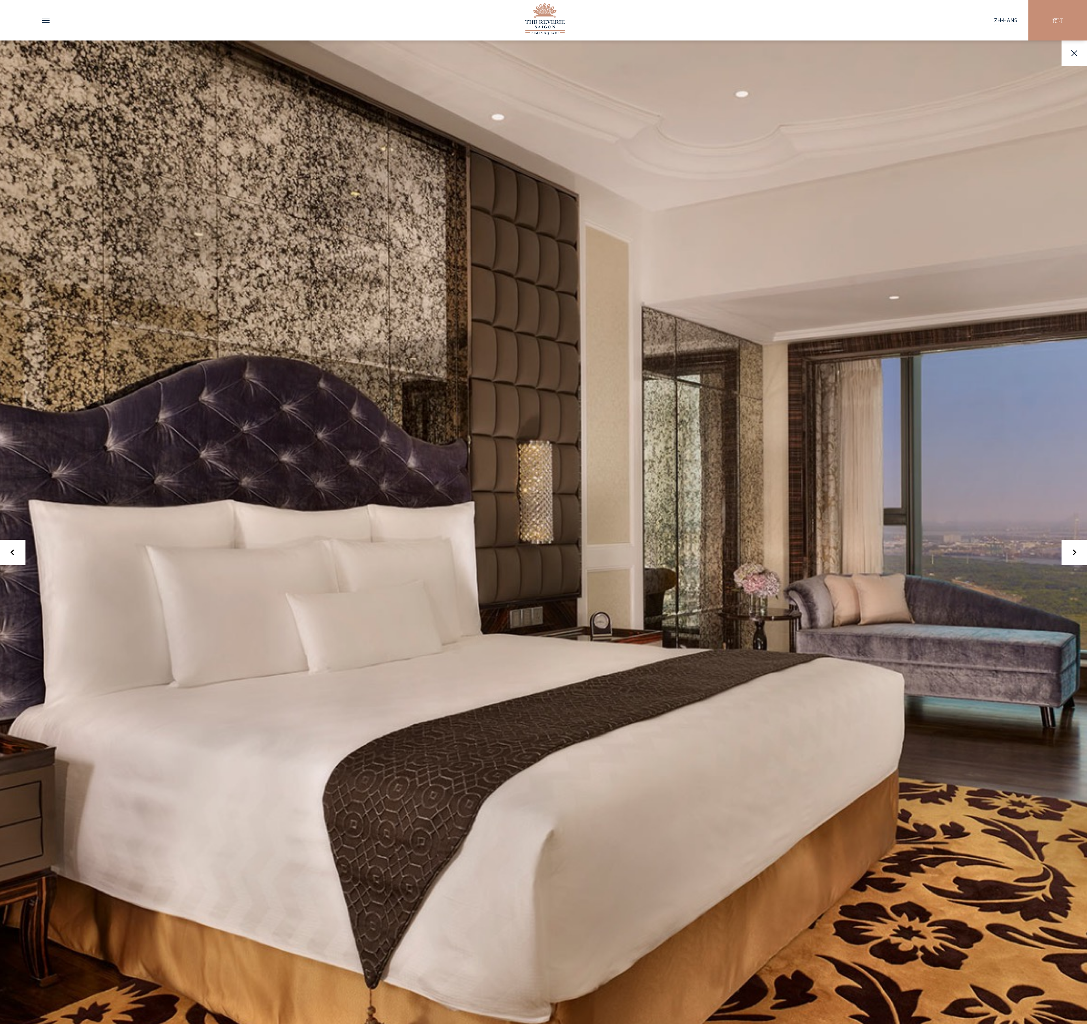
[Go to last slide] (12, 552)
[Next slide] (1074, 552)
